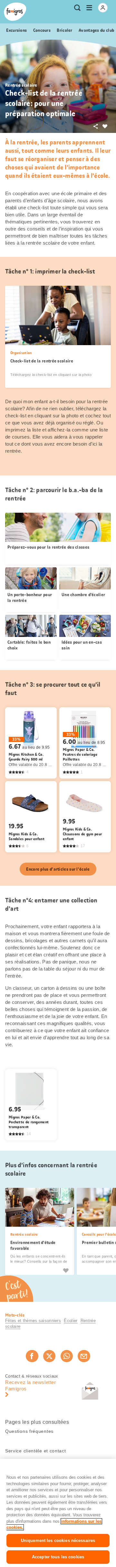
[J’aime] (66, 1270)
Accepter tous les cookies (58, 1556)
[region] (58, 1513)
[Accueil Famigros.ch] (15, 12)
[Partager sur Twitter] (49, 1356)
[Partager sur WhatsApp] (67, 1356)
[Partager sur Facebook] (32, 1356)
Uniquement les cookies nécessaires (58, 1540)
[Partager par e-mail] (84, 1356)
